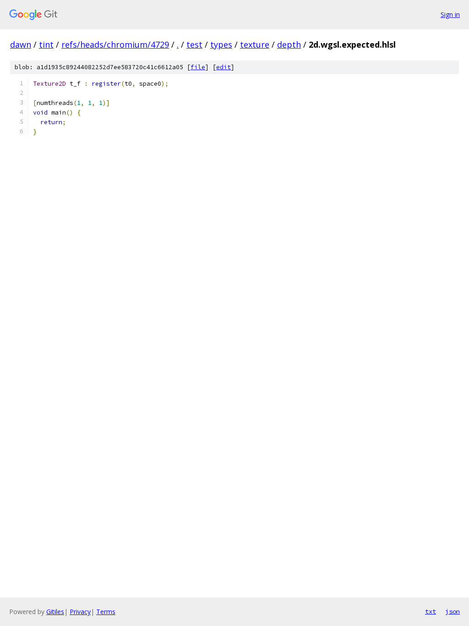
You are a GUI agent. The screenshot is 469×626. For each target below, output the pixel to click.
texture (254, 44)
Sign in (450, 14)
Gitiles (55, 611)
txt (430, 611)
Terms (105, 611)
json (452, 611)
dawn (20, 44)
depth (289, 44)
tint (46, 44)
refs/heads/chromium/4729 (115, 44)
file (198, 67)
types (221, 44)
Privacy (80, 611)
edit (223, 67)
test (194, 44)
